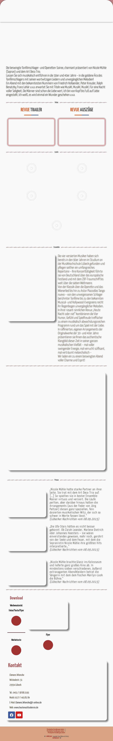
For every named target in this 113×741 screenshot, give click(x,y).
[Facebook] (11, 714)
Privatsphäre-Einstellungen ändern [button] (55, 729)
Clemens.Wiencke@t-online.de (28, 702)
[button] (31, 168)
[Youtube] (19, 714)
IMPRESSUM (49, 736)
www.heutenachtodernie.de (26, 707)
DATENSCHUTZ (56, 738)
